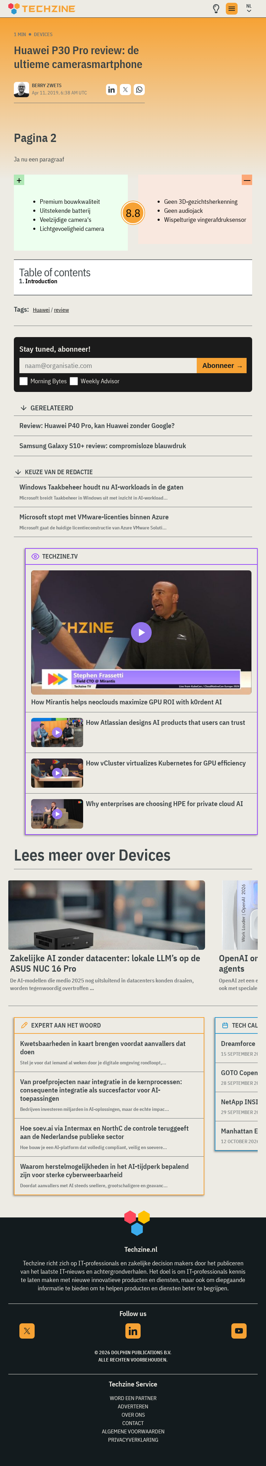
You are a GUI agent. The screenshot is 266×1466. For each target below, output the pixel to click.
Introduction (41, 281)
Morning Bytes (48, 381)
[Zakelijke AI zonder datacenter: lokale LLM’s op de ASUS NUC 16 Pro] (106, 915)
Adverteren (133, 1406)
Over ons (133, 1414)
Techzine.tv (60, 556)
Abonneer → (222, 365)
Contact (133, 1422)
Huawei (41, 309)
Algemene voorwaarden (133, 1431)
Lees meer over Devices (92, 854)
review (61, 309)
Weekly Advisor (100, 381)
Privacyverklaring (133, 1439)
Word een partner (133, 1397)
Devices (43, 34)
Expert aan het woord (66, 1025)
